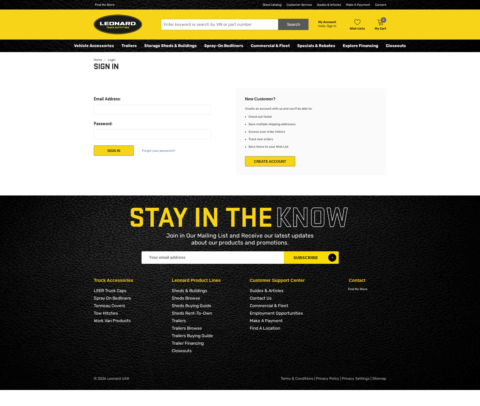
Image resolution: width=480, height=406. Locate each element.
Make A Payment (358, 5)
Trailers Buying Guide (192, 335)
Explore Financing (360, 45)
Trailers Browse (187, 328)
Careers (380, 5)
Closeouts (396, 45)
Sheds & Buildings (189, 290)
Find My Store (104, 5)
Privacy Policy (327, 378)
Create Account (270, 161)
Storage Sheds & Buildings (170, 45)
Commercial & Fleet (270, 45)
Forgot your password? (158, 150)
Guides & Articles (329, 5)
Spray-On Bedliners (223, 45)
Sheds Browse (186, 298)
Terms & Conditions (297, 378)
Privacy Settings (356, 378)
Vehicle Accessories (94, 45)
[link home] (118, 24)
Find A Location (265, 328)
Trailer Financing (188, 343)
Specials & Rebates (316, 45)
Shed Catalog (272, 5)
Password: (103, 124)
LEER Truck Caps (110, 290)
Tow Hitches (106, 313)
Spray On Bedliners (112, 298)
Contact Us (261, 298)
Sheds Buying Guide (191, 305)
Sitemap (379, 378)
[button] (234, 24)
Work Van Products (112, 320)
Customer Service (299, 5)
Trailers (129, 45)
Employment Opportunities (276, 313)
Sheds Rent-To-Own (192, 313)
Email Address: (107, 99)
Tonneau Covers (109, 305)
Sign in (332, 26)
